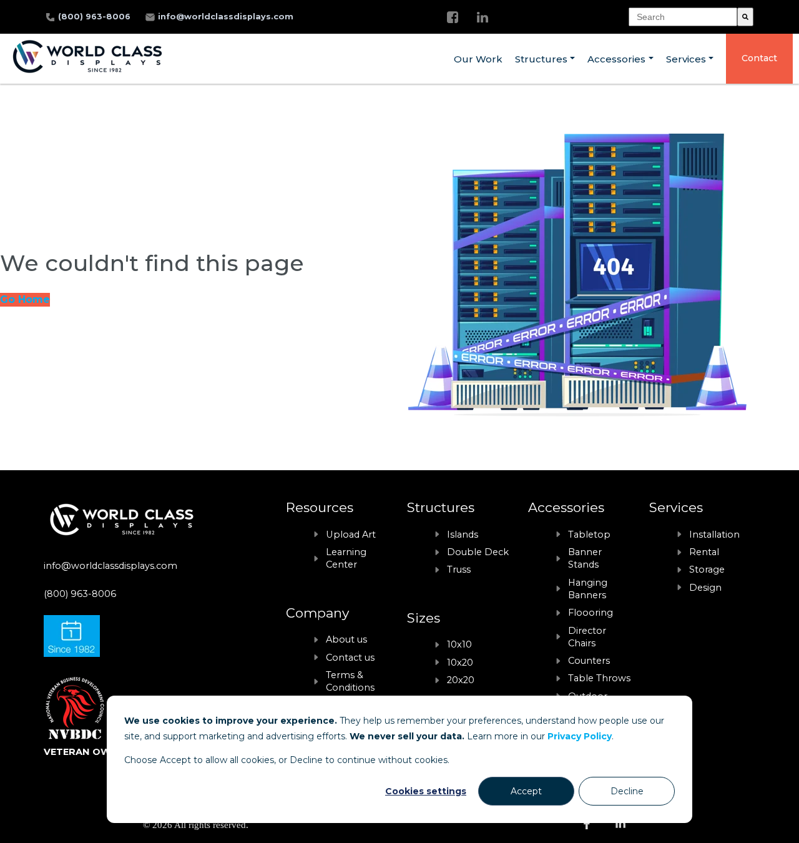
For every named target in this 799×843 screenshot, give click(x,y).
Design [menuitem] (705, 587)
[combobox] (683, 16)
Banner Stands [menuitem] (585, 558)
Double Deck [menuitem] (478, 552)
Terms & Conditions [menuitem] (350, 681)
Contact (759, 58)
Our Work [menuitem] (478, 59)
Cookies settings (425, 791)
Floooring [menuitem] (590, 612)
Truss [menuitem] (459, 569)
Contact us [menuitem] (350, 657)
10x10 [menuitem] (459, 644)
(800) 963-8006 (95, 16)
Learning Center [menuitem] (346, 558)
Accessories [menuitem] (616, 59)
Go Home (25, 299)
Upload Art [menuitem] (351, 534)
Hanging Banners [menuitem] (587, 589)
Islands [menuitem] (462, 534)
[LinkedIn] (482, 17)
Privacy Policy (579, 736)
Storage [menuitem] (707, 569)
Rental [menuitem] (704, 552)
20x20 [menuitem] (460, 680)
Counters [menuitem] (589, 660)
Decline (627, 791)
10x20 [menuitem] (460, 662)
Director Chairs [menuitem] (587, 637)
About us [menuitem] (346, 639)
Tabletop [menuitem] (589, 534)
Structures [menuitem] (541, 59)
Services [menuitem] (686, 59)
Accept (526, 791)
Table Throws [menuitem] (599, 678)
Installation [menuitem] (714, 534)
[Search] (745, 16)
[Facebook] (452, 17)
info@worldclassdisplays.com (225, 16)
